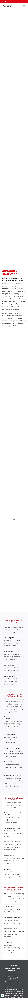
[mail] (3, 1)
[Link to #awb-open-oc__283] (24, 6)
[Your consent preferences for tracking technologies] (2, 995)
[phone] (6, 1)
